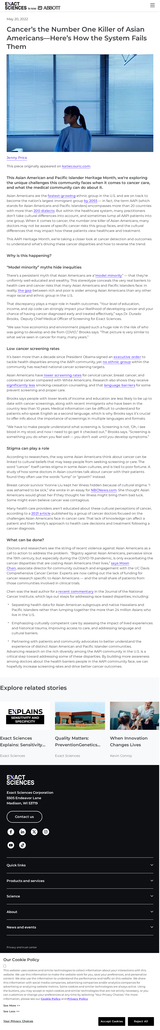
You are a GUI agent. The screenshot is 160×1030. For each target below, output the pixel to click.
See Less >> (11, 1011)
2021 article (41, 513)
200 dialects (44, 211)
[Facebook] (11, 834)
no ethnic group (117, 362)
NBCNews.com (104, 490)
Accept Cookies (112, 1021)
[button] (153, 6)
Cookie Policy (51, 998)
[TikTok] (22, 847)
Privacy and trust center (22, 947)
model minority (108, 275)
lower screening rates (62, 375)
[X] (34, 834)
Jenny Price (17, 158)
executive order (127, 357)
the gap (25, 290)
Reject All (141, 1021)
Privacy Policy (77, 998)
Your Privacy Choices (18, 1021)
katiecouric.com (76, 166)
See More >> (11, 1005)
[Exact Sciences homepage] (32, 6)
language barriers (119, 385)
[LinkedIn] (22, 834)
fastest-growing (62, 196)
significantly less (21, 385)
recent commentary (76, 591)
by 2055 (90, 201)
